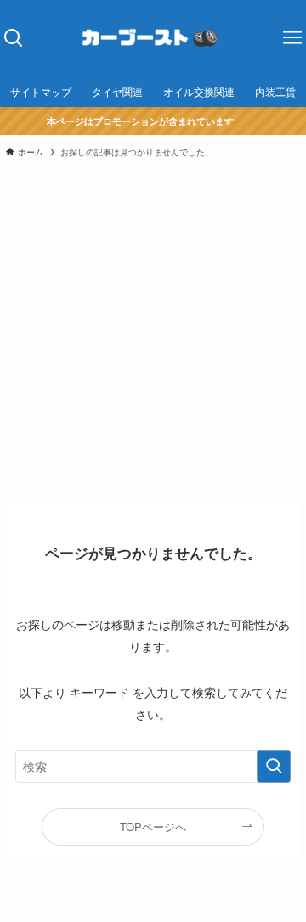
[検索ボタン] (13, 38)
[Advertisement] (153, 330)
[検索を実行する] (274, 766)
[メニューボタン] (293, 38)
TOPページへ (153, 826)
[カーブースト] (152, 38)
